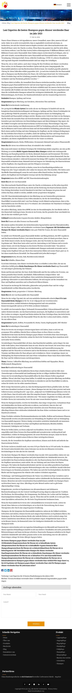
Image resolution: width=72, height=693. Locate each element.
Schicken (36, 624)
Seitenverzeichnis (9, 655)
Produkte (6, 643)
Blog (8, 23)
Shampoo (60, 664)
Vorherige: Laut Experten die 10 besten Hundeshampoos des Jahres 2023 (27, 576)
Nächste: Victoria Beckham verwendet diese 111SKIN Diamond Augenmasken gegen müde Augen (34, 580)
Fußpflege (60, 649)
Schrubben (61, 661)
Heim (4, 23)
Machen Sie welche (64, 658)
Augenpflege (61, 640)
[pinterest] (34, 684)
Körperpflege (62, 655)
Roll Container (27, 677)
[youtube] (48, 684)
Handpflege (61, 646)
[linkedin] (39, 684)
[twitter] (29, 684)
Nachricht (6, 646)
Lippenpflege (61, 638)
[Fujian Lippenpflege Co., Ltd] (4, 4)
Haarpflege (61, 652)
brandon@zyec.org (38, 691)
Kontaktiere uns (9, 652)
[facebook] (25, 684)
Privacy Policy (52, 689)
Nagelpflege (61, 643)
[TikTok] (43, 684)
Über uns (6, 640)
